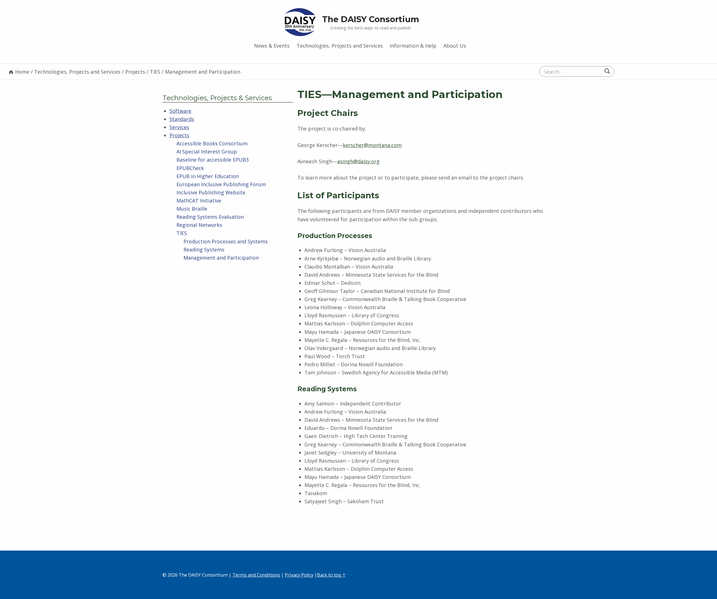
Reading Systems (203, 249)
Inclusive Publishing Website (210, 192)
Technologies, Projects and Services (340, 45)
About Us (454, 45)
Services (179, 127)
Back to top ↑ (331, 575)
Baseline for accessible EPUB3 (212, 159)
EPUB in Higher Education (207, 176)
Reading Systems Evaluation (210, 216)
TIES (181, 233)
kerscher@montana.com (372, 145)
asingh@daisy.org (358, 161)
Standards (181, 119)
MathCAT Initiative (198, 200)
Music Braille (191, 208)
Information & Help (413, 45)
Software (180, 111)
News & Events (272, 45)
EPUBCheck (190, 168)
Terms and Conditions (256, 575)
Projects (179, 135)
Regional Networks (199, 225)
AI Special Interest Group (206, 151)
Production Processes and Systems (225, 241)
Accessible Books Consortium (212, 143)
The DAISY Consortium (370, 19)
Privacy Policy (299, 575)
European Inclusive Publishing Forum (221, 184)
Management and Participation (221, 257)
